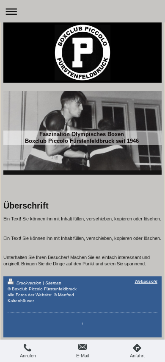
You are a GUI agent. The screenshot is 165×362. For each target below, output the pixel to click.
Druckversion (29, 283)
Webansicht (146, 281)
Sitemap (53, 283)
